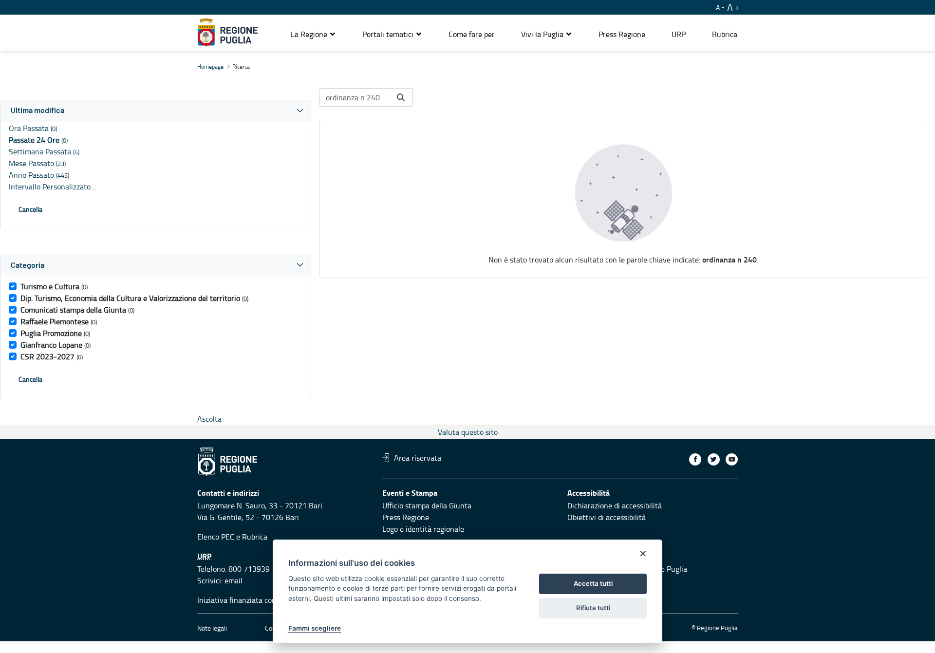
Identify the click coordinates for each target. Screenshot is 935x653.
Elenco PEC (215, 536)
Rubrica (254, 536)
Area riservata (417, 457)
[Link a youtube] (732, 459)
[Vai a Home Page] (228, 33)
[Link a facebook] (695, 459)
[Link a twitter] (714, 459)
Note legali (212, 628)
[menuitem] (472, 34)
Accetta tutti (593, 583)
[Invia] (401, 97)
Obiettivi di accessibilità (606, 517)
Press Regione (405, 517)
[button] (313, 34)
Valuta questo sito (468, 432)
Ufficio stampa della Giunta (426, 505)
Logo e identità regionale (423, 528)
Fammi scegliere (314, 628)
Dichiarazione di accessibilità (614, 505)
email (233, 580)
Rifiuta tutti (593, 608)
